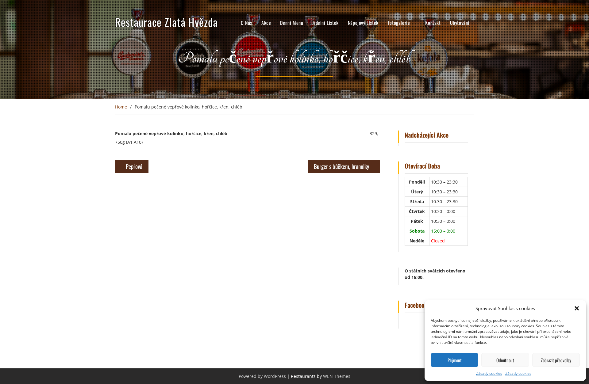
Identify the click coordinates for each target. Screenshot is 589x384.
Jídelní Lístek (325, 22)
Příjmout (455, 360)
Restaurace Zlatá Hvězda (166, 22)
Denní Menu (291, 22)
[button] (577, 308)
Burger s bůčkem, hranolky (341, 166)
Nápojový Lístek (363, 22)
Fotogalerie (399, 22)
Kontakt (433, 22)
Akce (266, 22)
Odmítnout (505, 360)
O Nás (246, 22)
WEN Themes (336, 376)
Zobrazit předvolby (556, 360)
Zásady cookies (489, 373)
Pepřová (134, 166)
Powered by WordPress (262, 376)
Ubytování (459, 22)
